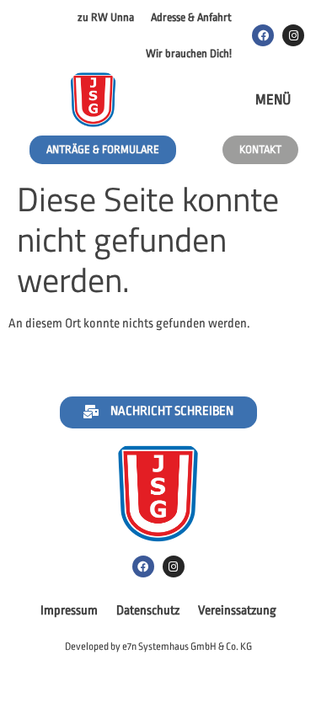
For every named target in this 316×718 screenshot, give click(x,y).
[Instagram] (293, 35)
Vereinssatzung (237, 611)
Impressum (69, 611)
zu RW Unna (106, 17)
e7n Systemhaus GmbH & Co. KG (187, 646)
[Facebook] (263, 35)
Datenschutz (147, 611)
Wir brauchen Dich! (189, 53)
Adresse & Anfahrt (191, 17)
